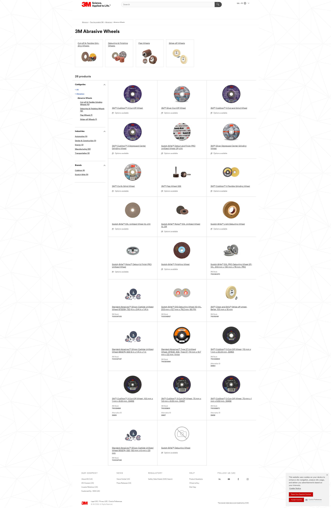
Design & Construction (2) (85, 141)
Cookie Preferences (115, 501)
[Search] (218, 4)
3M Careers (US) (87, 483)
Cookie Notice (295, 489)
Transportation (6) (82, 153)
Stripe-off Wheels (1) (88, 120)
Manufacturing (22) (83, 149)
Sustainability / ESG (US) (90, 491)
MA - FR (240, 3)
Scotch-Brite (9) (81, 175)
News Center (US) (123, 479)
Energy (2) (79, 145)
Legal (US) (94, 501)
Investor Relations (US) (89, 487)
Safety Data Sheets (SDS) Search (160, 479)
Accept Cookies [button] (296, 500)
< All (76, 90)
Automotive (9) (81, 137)
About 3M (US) (87, 479)
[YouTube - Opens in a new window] (229, 479)
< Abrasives (79, 94)
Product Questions (196, 479)
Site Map (192, 487)
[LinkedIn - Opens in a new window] (219, 479)
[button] (313, 500)
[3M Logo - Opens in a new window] (96, 4)
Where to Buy (194, 483)
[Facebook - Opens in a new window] (238, 479)
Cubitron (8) (80, 171)
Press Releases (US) (124, 483)
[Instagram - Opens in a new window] (248, 479)
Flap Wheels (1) (86, 115)
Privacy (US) (103, 501)
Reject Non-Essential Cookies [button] (301, 494)
